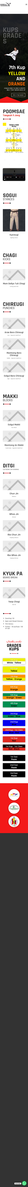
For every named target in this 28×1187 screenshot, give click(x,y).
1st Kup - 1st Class (14, 746)
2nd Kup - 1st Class (14, 730)
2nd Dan (14, 765)
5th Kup (14, 695)
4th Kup (14, 703)
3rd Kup (14, 713)
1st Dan (14, 756)
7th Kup (14, 676)
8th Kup (14, 668)
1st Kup (14, 738)
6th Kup (14, 686)
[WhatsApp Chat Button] (24, 1183)
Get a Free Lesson (18, 95)
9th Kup (14, 660)
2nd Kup (14, 721)
